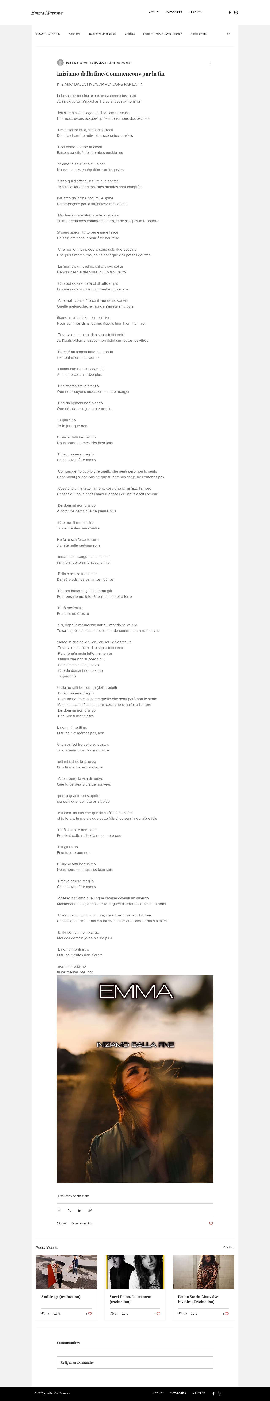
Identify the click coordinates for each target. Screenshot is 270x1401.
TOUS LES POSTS (48, 34)
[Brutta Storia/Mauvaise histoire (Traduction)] (203, 1272)
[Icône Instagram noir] (236, 12)
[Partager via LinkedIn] (80, 1210)
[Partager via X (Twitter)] (69, 1210)
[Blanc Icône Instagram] (219, 1393)
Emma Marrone (47, 13)
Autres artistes (198, 34)
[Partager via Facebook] (59, 1210)
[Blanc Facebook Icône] (213, 1393)
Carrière (130, 34)
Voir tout (228, 1247)
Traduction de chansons (102, 34)
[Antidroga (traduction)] (66, 1272)
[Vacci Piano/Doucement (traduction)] (135, 1272)
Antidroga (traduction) (60, 1296)
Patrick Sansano (59, 1393)
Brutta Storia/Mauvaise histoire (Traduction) (198, 1299)
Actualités (74, 34)
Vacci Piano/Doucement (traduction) (130, 1299)
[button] (174, 12)
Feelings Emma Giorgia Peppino (162, 34)
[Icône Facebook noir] (230, 12)
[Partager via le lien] (90, 1210)
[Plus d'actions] (210, 62)
